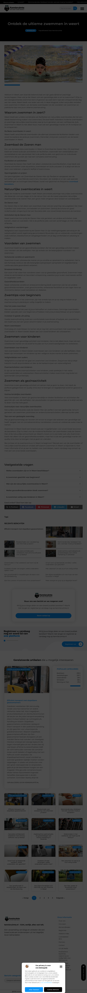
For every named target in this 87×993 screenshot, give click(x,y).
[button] (61, 967)
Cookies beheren (53, 989)
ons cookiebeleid (46, 982)
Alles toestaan (34, 989)
